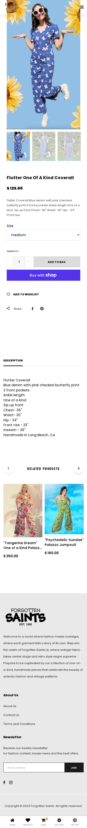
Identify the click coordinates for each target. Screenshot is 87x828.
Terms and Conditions (19, 724)
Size (10, 226)
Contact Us (11, 715)
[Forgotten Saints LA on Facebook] (4, 782)
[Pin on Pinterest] (43, 309)
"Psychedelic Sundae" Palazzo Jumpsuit (64, 542)
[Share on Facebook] (34, 309)
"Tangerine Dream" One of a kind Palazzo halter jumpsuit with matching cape (22, 550)
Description (13, 360)
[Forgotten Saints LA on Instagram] (10, 782)
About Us (9, 706)
